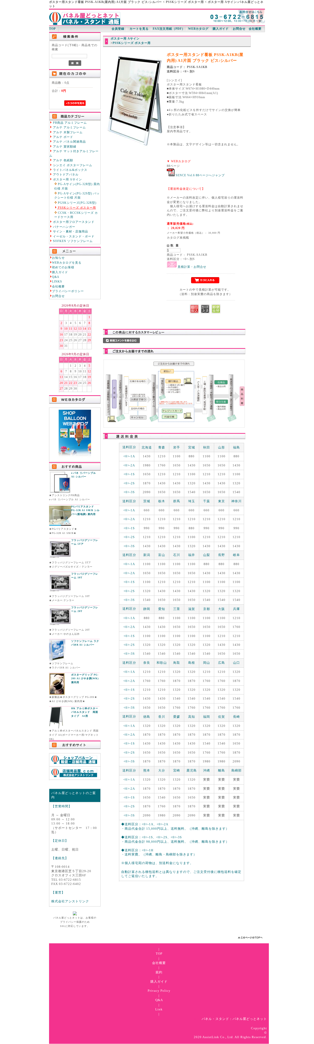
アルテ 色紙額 (62, 160)
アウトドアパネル (65, 174)
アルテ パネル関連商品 (69, 141)
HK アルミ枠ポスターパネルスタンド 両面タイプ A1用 (84, 712)
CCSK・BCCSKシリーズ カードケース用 (76, 215)
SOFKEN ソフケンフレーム (72, 241)
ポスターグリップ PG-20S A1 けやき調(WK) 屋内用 (85, 678)
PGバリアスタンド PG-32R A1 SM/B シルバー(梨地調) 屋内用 (85, 510)
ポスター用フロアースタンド (73, 222)
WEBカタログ (198, 28)
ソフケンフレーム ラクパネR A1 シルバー (85, 643)
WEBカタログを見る (66, 262)
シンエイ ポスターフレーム (72, 165)
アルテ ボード (62, 137)
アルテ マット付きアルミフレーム (74, 153)
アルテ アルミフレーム (69, 127)
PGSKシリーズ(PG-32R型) (76, 202)
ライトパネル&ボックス (69, 170)
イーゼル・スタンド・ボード (73, 236)
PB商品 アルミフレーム (69, 122)
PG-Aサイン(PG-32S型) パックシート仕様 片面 (77, 195)
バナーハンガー (63, 227)
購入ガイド (221, 28)
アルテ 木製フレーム (67, 132)
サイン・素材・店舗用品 (70, 231)
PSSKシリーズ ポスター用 (76, 207)
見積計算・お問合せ (191, 267)
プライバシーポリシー (68, 291)
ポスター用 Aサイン (67, 179)
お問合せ (239, 28)
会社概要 (255, 28)
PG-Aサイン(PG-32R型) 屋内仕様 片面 (77, 186)
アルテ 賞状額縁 (64, 146)
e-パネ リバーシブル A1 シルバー (83, 475)
